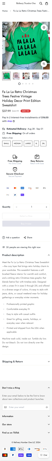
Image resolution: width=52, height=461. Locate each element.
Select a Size (7, 137)
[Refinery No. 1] (26, 3)
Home (5, 10)
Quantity (6, 206)
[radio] (6, 143)
